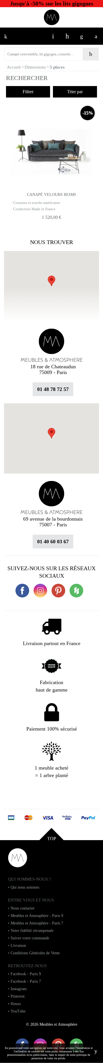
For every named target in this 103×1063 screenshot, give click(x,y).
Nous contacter (23, 908)
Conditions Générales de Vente (35, 953)
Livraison (18, 945)
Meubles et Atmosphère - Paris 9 (37, 916)
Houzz (16, 1004)
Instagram (19, 989)
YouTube (18, 1011)
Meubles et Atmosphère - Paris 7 (37, 923)
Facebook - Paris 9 (26, 974)
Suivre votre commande (30, 938)
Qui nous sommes (25, 887)
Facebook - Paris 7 (26, 981)
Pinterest (18, 996)
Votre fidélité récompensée (32, 930)
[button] (51, 433)
